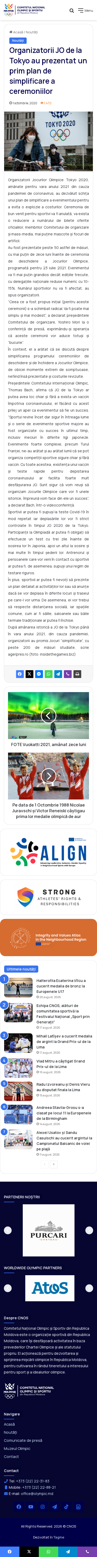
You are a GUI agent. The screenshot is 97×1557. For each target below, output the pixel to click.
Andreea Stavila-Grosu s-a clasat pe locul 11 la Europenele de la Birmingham (63, 1113)
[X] (29, 674)
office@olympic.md (37, 1493)
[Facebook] (20, 674)
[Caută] (71, 12)
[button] (8, 1230)
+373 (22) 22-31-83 (32, 1481)
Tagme (59, 1537)
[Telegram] (58, 674)
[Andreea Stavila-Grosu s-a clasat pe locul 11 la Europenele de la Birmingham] (18, 1114)
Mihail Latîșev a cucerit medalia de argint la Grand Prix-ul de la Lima (64, 1041)
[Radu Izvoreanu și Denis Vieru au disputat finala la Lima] (18, 1091)
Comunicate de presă (23, 1440)
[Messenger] (39, 674)
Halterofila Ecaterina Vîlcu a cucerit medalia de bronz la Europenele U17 (61, 986)
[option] (49, 1230)
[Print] (77, 674)
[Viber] (68, 674)
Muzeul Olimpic (17, 1448)
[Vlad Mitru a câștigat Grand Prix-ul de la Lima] (18, 1068)
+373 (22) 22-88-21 (39, 1487)
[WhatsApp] (49, 674)
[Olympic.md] (24, 10)
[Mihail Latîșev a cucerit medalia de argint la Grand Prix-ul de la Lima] (18, 1043)
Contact (11, 1456)
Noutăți (32, 32)
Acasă (17, 32)
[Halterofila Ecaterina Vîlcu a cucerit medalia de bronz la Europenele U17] (18, 987)
